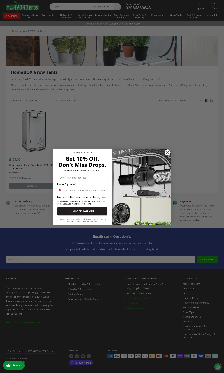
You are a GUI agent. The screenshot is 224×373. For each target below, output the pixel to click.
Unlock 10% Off (82, 211)
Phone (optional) (66, 184)
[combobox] (62, 190)
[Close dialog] (167, 152)
